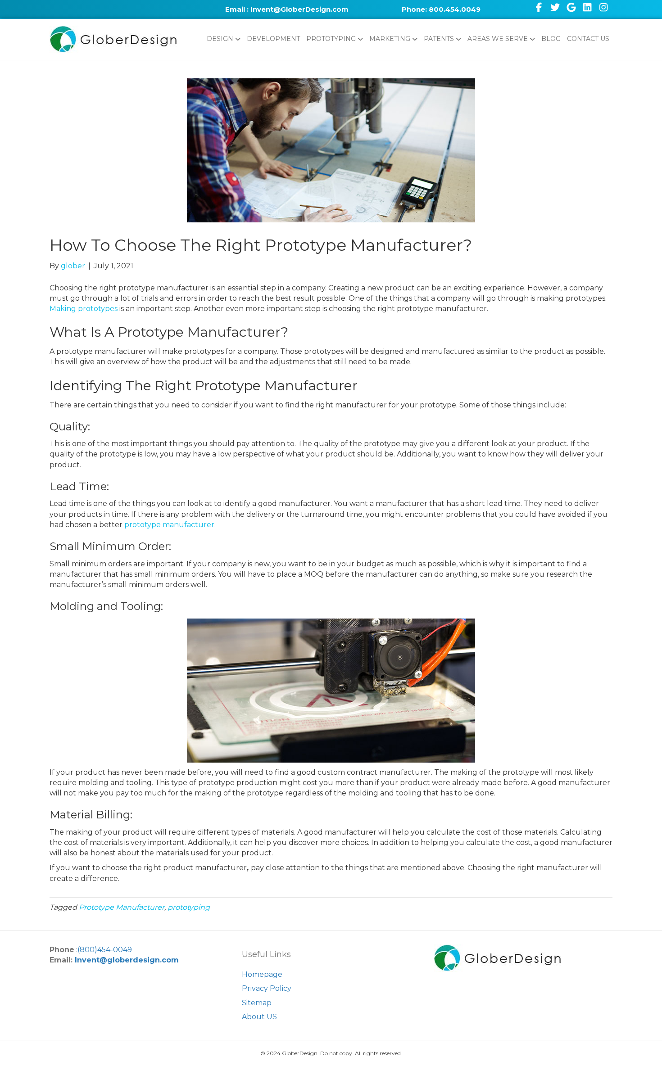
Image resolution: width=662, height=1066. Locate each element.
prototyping (189, 907)
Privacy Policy (266, 988)
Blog (551, 39)
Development (273, 39)
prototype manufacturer (169, 524)
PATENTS (439, 39)
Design (220, 39)
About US (259, 1016)
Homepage (262, 974)
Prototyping (331, 39)
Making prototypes (84, 308)
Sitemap (257, 1002)
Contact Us (588, 39)
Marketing (389, 39)
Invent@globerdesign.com (127, 960)
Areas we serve (497, 39)
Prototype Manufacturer (121, 907)
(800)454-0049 (104, 949)
